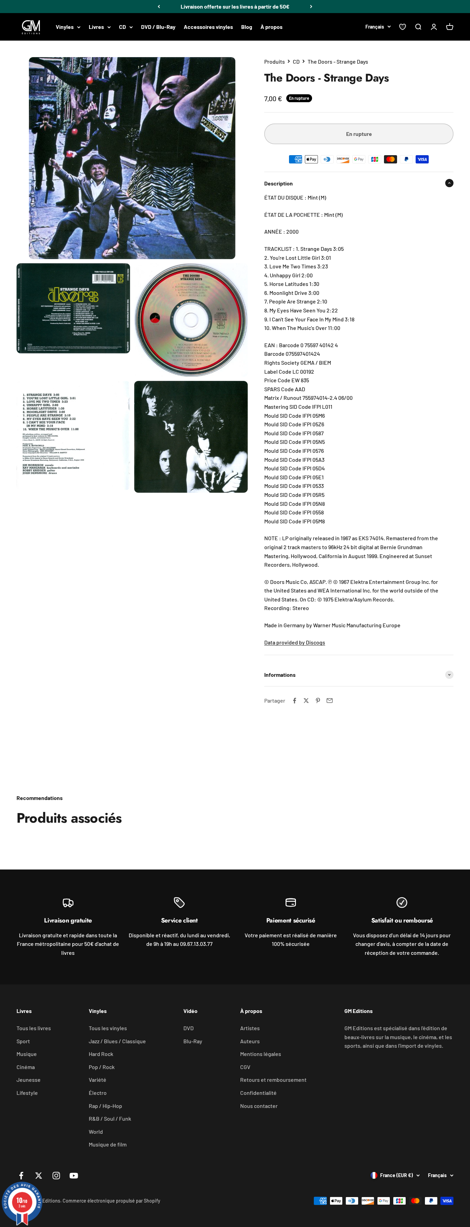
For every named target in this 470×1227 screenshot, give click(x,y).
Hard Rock (101, 1053)
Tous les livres (34, 1028)
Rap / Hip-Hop (105, 1105)
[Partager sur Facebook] (294, 700)
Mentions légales (260, 1053)
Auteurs (250, 1041)
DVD (188, 1028)
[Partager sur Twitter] (306, 700)
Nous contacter (259, 1105)
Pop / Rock (102, 1067)
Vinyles (65, 26)
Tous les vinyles (108, 1028)
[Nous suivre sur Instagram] (56, 1175)
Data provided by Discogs (294, 642)
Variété (97, 1079)
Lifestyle (27, 1092)
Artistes (250, 1028)
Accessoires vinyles (208, 26)
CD (122, 26)
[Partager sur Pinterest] (318, 700)
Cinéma (26, 1067)
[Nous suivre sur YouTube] (73, 1175)
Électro (98, 1092)
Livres (96, 26)
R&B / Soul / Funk (110, 1118)
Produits (274, 61)
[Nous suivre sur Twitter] (38, 1175)
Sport (23, 1041)
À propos (271, 26)
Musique (27, 1053)
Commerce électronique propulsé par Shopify (111, 1201)
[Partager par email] (329, 700)
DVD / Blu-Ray (158, 26)
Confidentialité (258, 1092)
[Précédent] (159, 6)
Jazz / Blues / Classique (117, 1041)
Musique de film (108, 1144)
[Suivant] (311, 6)
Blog (246, 26)
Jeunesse (29, 1079)
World (96, 1131)
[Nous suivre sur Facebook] (21, 1175)
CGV (245, 1067)
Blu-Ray (192, 1041)
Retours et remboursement (273, 1079)
